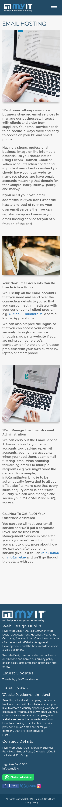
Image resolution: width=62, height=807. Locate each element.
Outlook (15, 314)
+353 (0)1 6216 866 (14, 764)
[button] (54, 7)
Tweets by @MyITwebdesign (20, 679)
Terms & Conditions (45, 799)
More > (6, 734)
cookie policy (10, 662)
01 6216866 (50, 553)
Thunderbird (33, 314)
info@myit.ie (16, 557)
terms (5, 666)
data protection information (35, 662)
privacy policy (45, 659)
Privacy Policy (31, 802)
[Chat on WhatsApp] (31, 776)
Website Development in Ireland (26, 695)
